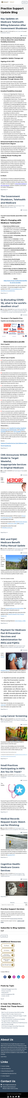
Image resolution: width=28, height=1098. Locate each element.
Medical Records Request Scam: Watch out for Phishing (13, 822)
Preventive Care (5, 312)
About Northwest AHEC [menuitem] (8, 1071)
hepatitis (24, 312)
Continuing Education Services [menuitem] (9, 1073)
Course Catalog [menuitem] (5, 1066)
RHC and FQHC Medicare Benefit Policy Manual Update (13, 542)
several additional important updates (15, 608)
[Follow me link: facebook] (18, 1096)
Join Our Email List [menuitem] (6, 1068)
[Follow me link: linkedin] (13, 1096)
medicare (8, 32)
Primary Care (10, 310)
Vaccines (6, 647)
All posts (12, 902)
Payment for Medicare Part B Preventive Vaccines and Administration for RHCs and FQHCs (13, 636)
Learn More (3, 1056)
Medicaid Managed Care (9, 989)
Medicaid (4, 992)
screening (22, 720)
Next (25, 902)
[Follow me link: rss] (10, 1096)
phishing (23, 829)
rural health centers (10, 550)
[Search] (26, 904)
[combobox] (13, 904)
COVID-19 (5, 996)
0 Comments (24, 35)
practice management (13, 829)
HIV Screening (17, 431)
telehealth (4, 32)
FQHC (22, 550)
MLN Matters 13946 (20, 620)
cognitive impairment (5, 876)
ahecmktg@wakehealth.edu (9, 1084)
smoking (10, 721)
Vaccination (20, 310)
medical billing (17, 550)
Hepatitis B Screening (14, 428)
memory (11, 874)
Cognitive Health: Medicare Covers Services (10, 867)
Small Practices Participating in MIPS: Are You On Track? (13, 768)
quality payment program (17, 776)
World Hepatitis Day (6, 445)
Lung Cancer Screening (14, 716)
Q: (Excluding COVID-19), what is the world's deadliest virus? (13, 303)
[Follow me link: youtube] (8, 1096)
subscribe (3, 705)
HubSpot (19, 1093)
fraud (26, 829)
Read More (3, 189)
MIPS (6, 776)
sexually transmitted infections (15, 312)
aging (24, 874)
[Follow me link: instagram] (20, 1096)
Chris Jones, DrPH (19, 31)
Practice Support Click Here (16, 918)
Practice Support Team (19, 205)
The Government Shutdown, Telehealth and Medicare (13, 199)
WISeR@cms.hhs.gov (7, 527)
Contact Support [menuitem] (6, 1076)
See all (2, 998)
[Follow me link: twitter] (16, 1096)
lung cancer (6, 721)
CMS (15, 207)
